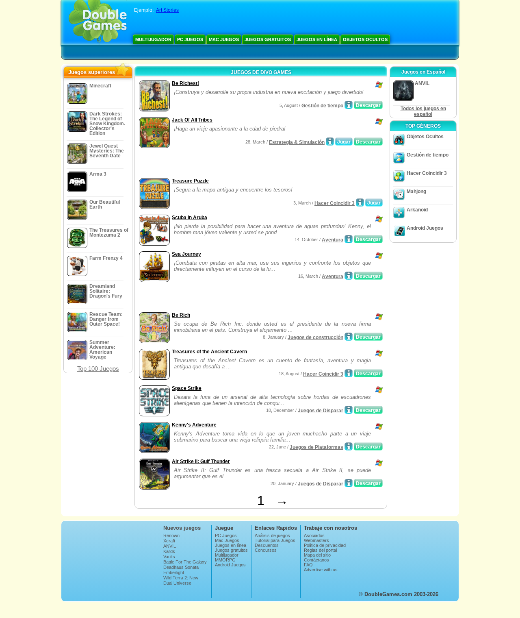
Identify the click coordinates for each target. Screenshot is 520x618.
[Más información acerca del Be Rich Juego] (348, 337)
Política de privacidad (325, 545)
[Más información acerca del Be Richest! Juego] (348, 105)
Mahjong (416, 191)
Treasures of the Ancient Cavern (209, 352)
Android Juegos (425, 228)
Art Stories (167, 10)
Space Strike (187, 388)
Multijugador (153, 39)
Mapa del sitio (317, 555)
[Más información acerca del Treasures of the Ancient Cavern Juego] (348, 373)
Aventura (332, 240)
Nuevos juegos (182, 528)
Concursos (266, 550)
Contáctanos (316, 559)
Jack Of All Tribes (192, 120)
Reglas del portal (320, 550)
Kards (169, 551)
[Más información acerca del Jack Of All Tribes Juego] (330, 141)
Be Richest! (185, 83)
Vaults (169, 556)
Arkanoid (417, 210)
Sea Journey (186, 254)
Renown (171, 535)
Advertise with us (321, 569)
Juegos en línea (317, 39)
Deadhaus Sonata (181, 567)
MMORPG (225, 559)
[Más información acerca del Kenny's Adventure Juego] (348, 446)
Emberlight (173, 572)
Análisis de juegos (272, 535)
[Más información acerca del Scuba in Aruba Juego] (348, 239)
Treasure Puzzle (190, 181)
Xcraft (169, 540)
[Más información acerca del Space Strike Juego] (348, 410)
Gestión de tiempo (322, 106)
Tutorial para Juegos (275, 540)
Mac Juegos (224, 39)
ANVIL (169, 546)
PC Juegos (190, 39)
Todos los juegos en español (423, 111)
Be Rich (181, 315)
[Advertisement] (232, 164)
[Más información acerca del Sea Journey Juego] (348, 276)
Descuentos (267, 545)
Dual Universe (177, 583)
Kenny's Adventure (194, 425)
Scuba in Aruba (189, 217)
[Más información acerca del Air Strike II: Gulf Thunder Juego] (348, 483)
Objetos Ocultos (365, 39)
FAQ (308, 564)
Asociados (314, 535)
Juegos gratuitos (268, 39)
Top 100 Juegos (98, 368)
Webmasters (316, 540)
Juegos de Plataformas (316, 447)
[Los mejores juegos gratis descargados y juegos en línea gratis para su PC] (98, 22)
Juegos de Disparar (320, 410)
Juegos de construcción (315, 337)
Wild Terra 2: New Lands (180, 580)
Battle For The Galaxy (185, 561)
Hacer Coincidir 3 (334, 203)
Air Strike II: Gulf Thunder (201, 461)
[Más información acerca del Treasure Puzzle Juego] (360, 202)
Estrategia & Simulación (297, 142)
